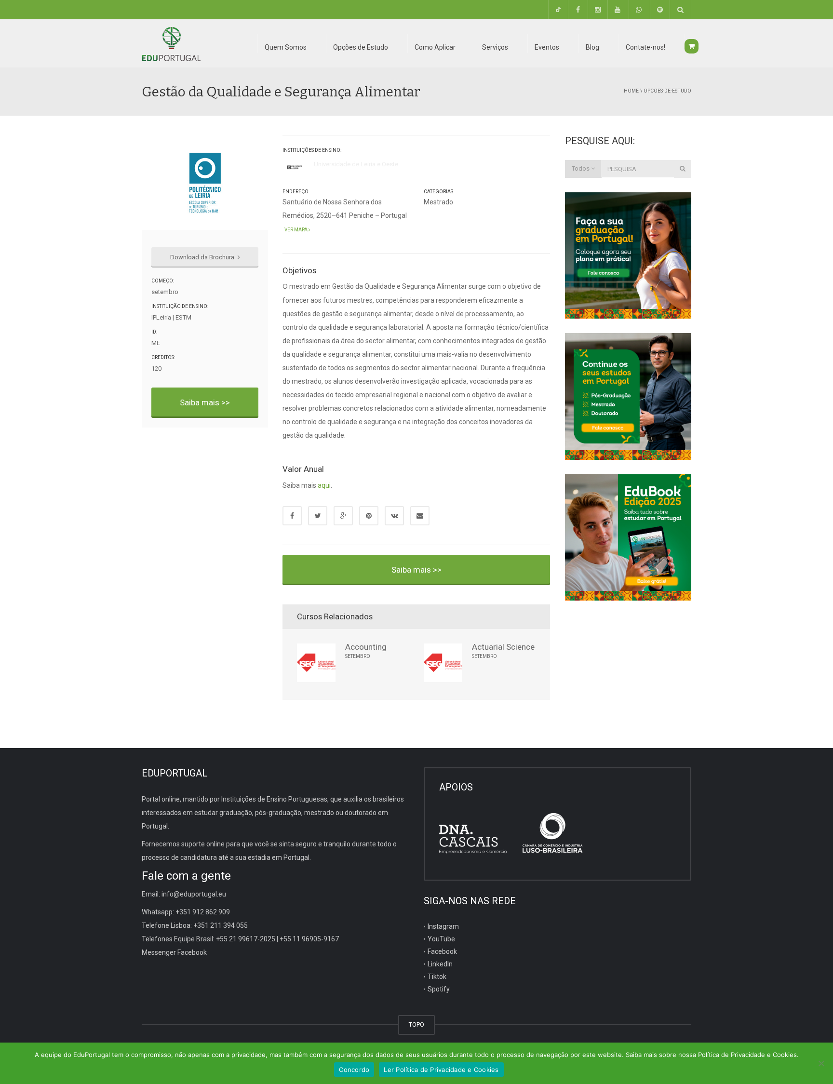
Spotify (439, 988)
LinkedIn (440, 963)
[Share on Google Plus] (343, 515)
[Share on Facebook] (292, 515)
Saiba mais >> (205, 402)
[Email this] (420, 515)
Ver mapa (295, 229)
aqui (324, 485)
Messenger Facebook (174, 952)
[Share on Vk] (394, 515)
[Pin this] (368, 515)
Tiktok (437, 976)
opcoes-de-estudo (667, 91)
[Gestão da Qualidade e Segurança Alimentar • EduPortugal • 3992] (171, 43)
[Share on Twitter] (317, 515)
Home (631, 91)
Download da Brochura (203, 257)
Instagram (443, 926)
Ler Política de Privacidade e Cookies (441, 1069)
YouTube (441, 939)
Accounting (366, 647)
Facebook (442, 951)
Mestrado (438, 202)
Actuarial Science (503, 647)
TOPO (416, 1024)
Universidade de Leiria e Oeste (356, 164)
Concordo (354, 1069)
